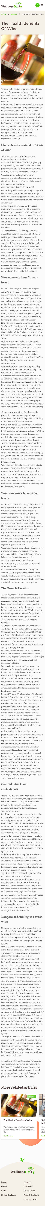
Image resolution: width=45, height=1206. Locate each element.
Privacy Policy (29, 1191)
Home (3, 14)
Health (3, 1191)
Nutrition (14, 14)
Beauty (4, 1182)
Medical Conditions (8, 1195)
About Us (27, 1182)
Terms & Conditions (31, 1195)
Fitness (4, 1186)
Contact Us (28, 1186)
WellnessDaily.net (11, 5)
